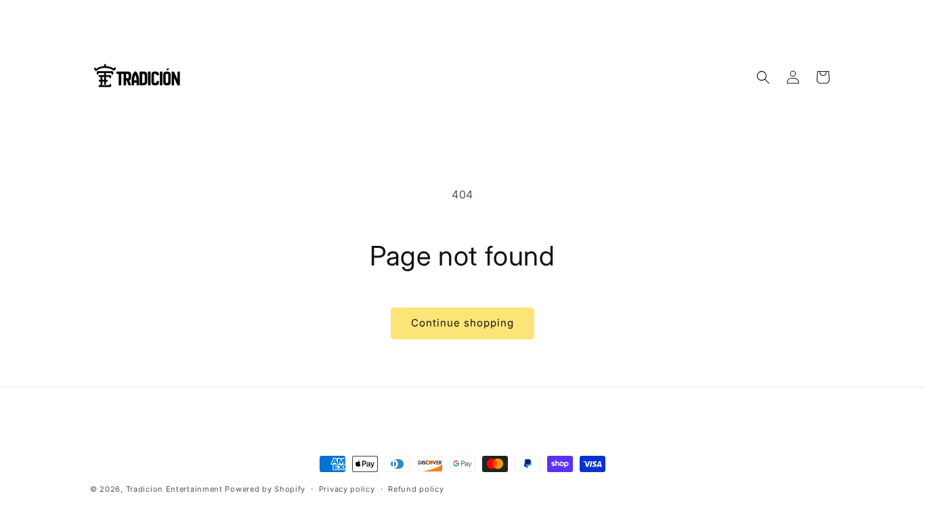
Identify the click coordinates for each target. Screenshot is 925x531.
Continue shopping (462, 322)
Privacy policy (347, 489)
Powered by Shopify (265, 489)
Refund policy (416, 489)
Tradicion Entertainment (174, 489)
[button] (763, 77)
